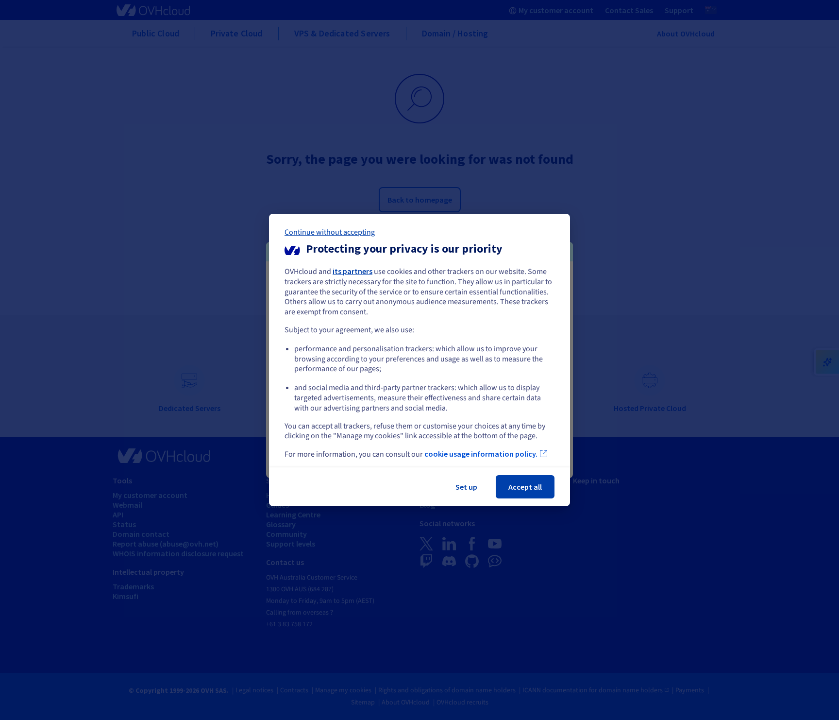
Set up (466, 487)
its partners (352, 271)
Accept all (525, 487)
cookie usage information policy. (480, 454)
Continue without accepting (330, 232)
